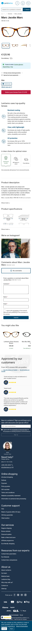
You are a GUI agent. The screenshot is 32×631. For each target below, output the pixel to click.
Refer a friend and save (8, 537)
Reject (11, 629)
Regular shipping (6, 528)
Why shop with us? (7, 582)
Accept (4, 629)
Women (10, 13)
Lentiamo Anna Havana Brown (11, 342)
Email (5, 304)
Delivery (3, 480)
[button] (6, 45)
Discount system (6, 534)
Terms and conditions (7, 492)
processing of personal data (19, 429)
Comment (6, 284)
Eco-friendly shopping (7, 544)
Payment (4, 483)
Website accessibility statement (10, 496)
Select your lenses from (16, 92)
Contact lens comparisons (9, 560)
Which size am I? (6, 87)
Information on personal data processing (13, 499)
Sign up (16, 435)
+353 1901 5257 (6, 465)
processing (16, 310)
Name (5, 297)
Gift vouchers (5, 489)
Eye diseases (5, 557)
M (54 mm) (8, 84)
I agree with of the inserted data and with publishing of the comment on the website (15, 312)
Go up (21, 615)
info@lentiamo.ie (6, 467)
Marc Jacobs (18, 13)
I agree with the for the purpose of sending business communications (16, 430)
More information (22, 626)
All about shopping (7, 477)
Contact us (4, 585)
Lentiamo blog (5, 579)
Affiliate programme (7, 541)
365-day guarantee (7, 515)
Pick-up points (5, 486)
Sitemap (3, 589)
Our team (4, 573)
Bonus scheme (5, 531)
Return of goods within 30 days (10, 512)
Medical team (5, 576)
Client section (5, 518)
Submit (16, 318)
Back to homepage (13, 615)
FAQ (2, 509)
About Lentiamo (6, 570)
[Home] (2, 13)
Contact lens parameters (8, 554)
